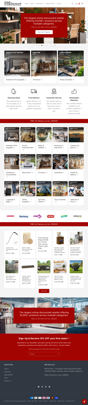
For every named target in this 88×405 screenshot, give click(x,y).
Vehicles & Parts (74, 201)
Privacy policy (52, 401)
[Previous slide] (32, 45)
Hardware (58, 173)
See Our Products (44, 32)
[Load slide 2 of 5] (39, 45)
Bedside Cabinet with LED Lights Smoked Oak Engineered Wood (59, 250)
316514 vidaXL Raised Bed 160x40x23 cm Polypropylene (26, 278)
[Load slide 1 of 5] (36, 45)
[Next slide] (51, 45)
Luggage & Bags (10, 201)
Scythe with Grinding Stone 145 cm (11, 249)
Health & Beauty (73, 174)
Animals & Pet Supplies (15, 80)
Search (6, 368)
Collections (7, 371)
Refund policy (61, 401)
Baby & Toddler (41, 147)
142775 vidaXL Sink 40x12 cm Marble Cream (58, 278)
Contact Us (7, 381)
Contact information (32, 401)
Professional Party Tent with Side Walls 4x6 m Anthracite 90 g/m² (43, 279)
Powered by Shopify (20, 401)
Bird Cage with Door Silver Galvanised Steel (11, 278)
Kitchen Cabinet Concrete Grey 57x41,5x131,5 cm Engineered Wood (75, 250)
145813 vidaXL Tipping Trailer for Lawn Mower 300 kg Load (75, 278)
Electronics (26, 173)
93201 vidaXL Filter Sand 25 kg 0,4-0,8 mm (27, 249)
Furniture (36, 80)
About (6, 378)
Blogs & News (8, 375)
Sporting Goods (41, 201)
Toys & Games (60, 200)
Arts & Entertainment (28, 147)
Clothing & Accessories (11, 174)
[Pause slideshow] (55, 45)
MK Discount (12, 401)
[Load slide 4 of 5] (44, 45)
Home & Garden (66, 80)
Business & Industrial (58, 147)
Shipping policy (71, 401)
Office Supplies (25, 201)
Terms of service (43, 401)
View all (44, 291)
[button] (40, 3)
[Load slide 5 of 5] (47, 45)
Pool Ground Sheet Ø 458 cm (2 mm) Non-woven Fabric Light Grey (43, 243)
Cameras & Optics (74, 147)
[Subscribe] (57, 354)
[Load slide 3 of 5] (42, 45)
